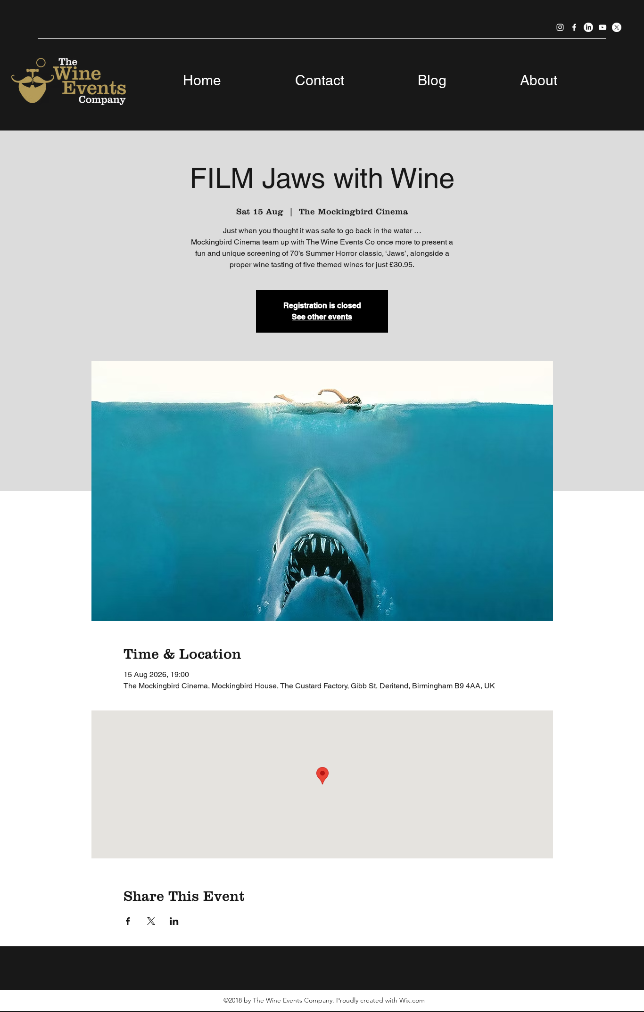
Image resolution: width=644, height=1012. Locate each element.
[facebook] (574, 27)
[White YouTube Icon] (602, 27)
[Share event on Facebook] (128, 921)
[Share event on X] (151, 921)
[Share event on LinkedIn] (174, 921)
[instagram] (560, 27)
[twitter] (616, 27)
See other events (322, 316)
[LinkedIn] (588, 27)
